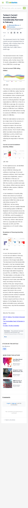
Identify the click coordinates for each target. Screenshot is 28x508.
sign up (14, 403)
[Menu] (2, 2)
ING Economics (11, 27)
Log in (8, 403)
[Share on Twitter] (8, 32)
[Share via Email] (20, 32)
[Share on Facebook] (17, 32)
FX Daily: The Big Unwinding (11, 325)
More (5, 336)
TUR (4, 349)
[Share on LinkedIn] (14, 32)
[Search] (24, 8)
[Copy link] (4, 36)
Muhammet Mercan (14, 25)
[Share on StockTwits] (11, 32)
